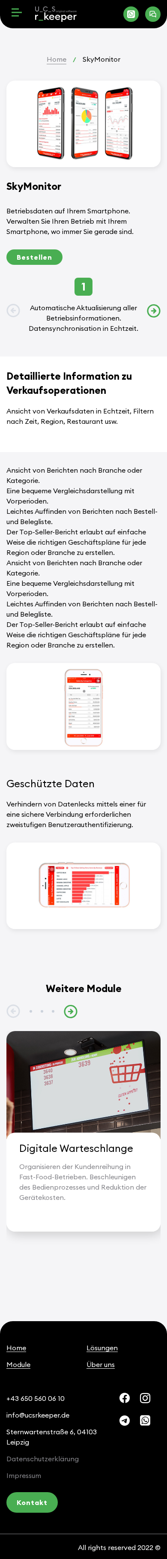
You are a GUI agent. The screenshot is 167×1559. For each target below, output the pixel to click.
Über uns (100, 1364)
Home (56, 59)
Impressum (23, 1475)
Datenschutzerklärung (42, 1458)
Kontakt (32, 1502)
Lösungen (102, 1347)
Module (18, 1364)
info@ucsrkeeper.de (37, 1415)
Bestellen (34, 257)
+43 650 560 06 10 (35, 1398)
